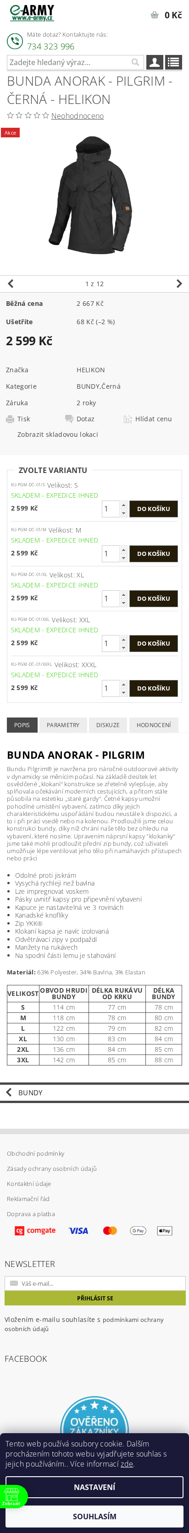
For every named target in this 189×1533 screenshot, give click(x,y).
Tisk (23, 419)
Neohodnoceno (77, 116)
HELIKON (91, 369)
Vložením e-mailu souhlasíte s (84, 1324)
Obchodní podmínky (35, 1153)
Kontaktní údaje (29, 1184)
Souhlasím (95, 1516)
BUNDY (88, 386)
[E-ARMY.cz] (32, 12)
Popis (22, 725)
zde (127, 1464)
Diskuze (108, 725)
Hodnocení (154, 725)
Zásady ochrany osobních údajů (52, 1168)
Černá (111, 386)
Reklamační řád (28, 1199)
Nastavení (94, 1487)
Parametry (63, 725)
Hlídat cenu (153, 419)
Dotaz (86, 419)
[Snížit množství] (123, 513)
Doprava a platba (31, 1214)
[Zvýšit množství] (123, 504)
